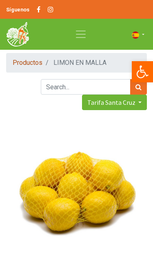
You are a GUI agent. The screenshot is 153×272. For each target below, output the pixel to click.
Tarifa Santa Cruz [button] (112, 102)
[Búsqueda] (138, 87)
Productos (27, 62)
